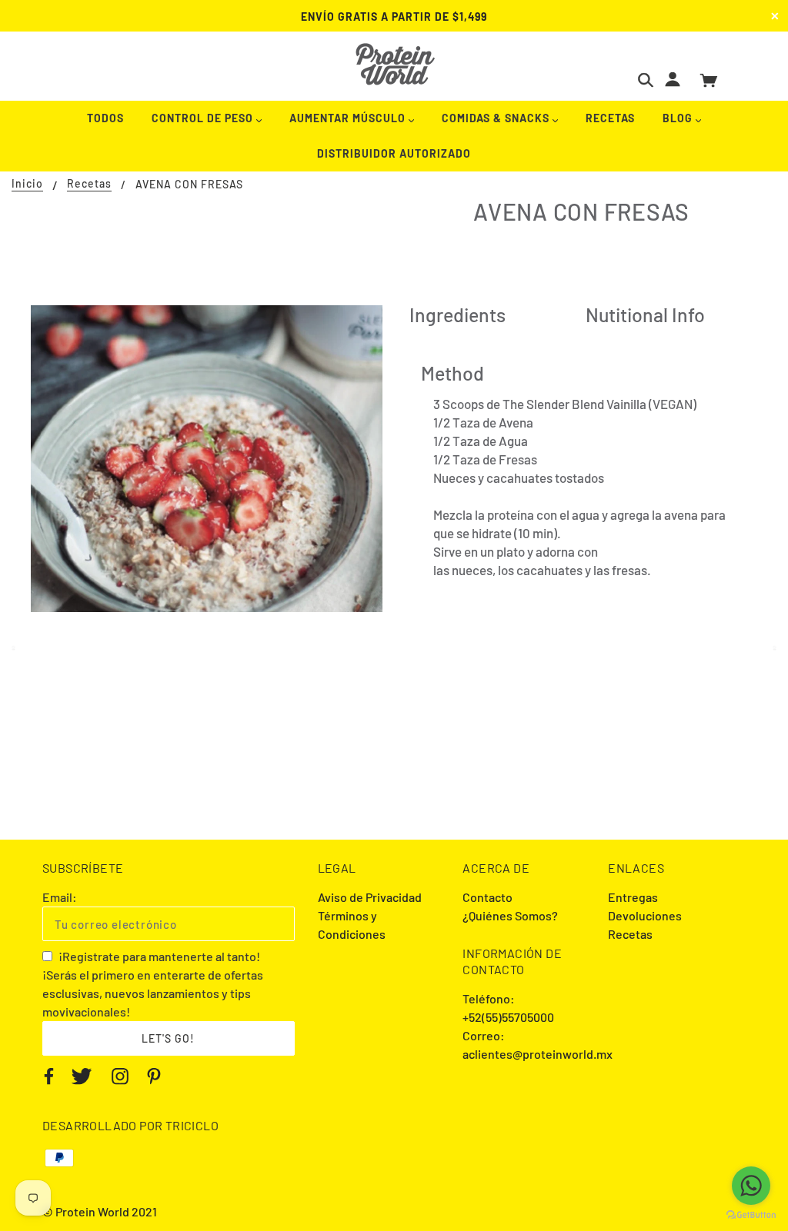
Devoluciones (645, 915)
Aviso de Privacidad (370, 897)
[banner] (394, 64)
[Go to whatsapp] (751, 1185)
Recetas (89, 184)
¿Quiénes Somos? (510, 915)
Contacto (487, 897)
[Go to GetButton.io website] (751, 1215)
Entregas (633, 897)
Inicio (27, 184)
